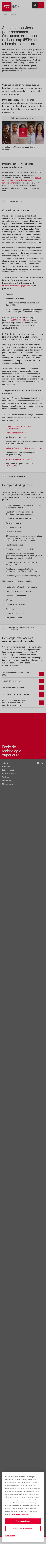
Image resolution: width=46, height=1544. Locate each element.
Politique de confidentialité (20, 1514)
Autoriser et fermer (23, 1521)
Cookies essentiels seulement (23, 1528)
